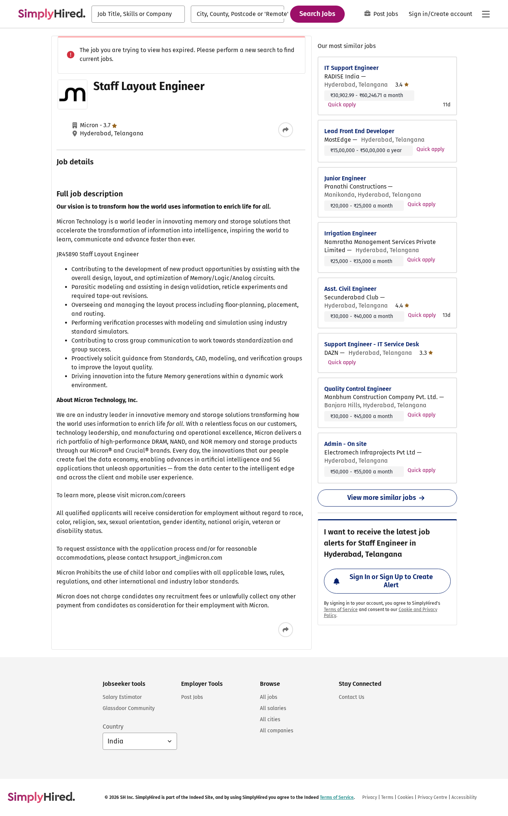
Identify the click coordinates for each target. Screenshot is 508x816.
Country (113, 726)
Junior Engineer (345, 178)
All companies (276, 730)
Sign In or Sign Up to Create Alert (391, 581)
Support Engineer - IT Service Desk (371, 344)
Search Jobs (317, 14)
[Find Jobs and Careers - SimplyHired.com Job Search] (52, 14)
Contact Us (351, 697)
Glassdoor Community (129, 708)
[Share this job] (285, 129)
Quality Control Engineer (357, 388)
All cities (270, 719)
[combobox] (138, 14)
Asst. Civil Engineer (350, 288)
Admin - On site (345, 443)
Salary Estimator (122, 697)
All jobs (268, 697)
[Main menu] (485, 14)
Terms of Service (341, 609)
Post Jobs (385, 13)
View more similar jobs (381, 498)
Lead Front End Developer (359, 131)
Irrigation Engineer (350, 233)
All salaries (273, 708)
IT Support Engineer (351, 67)
